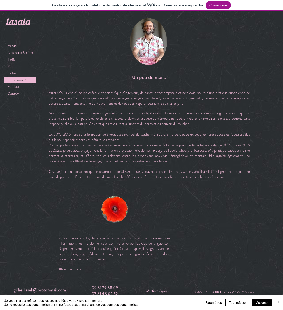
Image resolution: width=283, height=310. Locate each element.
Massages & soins (20, 52)
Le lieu (12, 73)
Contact (13, 94)
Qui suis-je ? (17, 80)
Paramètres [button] (213, 302)
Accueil (13, 46)
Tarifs (11, 59)
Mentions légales (156, 291)
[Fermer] (277, 302)
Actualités (15, 87)
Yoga (11, 66)
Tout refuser (237, 302)
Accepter (262, 302)
